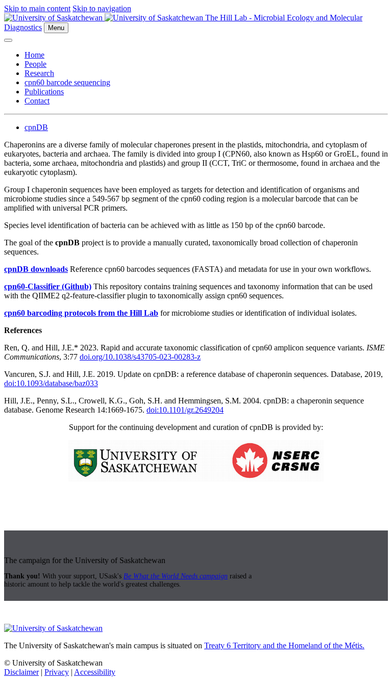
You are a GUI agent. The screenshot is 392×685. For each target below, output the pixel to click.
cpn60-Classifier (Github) (47, 286)
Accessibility (94, 672)
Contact (37, 100)
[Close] (8, 40)
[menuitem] (206, 55)
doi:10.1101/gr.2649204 (185, 409)
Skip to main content (37, 8)
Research (39, 73)
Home (34, 54)
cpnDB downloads (36, 269)
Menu (56, 28)
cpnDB (36, 127)
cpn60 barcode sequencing (67, 82)
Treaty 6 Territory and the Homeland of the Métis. (284, 645)
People (35, 64)
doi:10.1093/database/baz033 (51, 383)
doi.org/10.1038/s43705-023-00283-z (140, 356)
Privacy (56, 672)
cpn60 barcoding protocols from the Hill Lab (81, 313)
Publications (44, 91)
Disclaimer (21, 672)
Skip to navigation (101, 8)
